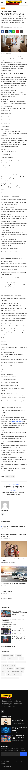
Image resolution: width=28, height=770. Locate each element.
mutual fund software (16, 674)
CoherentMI (18, 655)
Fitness (17, 668)
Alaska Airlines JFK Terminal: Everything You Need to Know (13, 535)
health (21, 658)
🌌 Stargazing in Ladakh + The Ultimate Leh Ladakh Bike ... (13, 527)
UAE (8, 674)
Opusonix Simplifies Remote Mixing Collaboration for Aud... (19, 630)
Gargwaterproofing (15, 615)
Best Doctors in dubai (12, 658)
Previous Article (15, 484)
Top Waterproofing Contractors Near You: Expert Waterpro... (19, 612)
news (23, 662)
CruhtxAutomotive (15, 640)
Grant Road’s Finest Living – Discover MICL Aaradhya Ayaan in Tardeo (14, 493)
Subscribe (23, 754)
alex (12, 633)
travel (3, 674)
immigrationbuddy (4, 562)
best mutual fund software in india (15, 671)
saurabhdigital (14, 723)
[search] (26, 2)
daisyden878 (3, 538)
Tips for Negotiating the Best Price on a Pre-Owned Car (19, 637)
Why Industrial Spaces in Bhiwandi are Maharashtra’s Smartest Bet (14, 487)
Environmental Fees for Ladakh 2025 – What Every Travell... (13, 619)
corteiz (3, 671)
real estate (11, 662)
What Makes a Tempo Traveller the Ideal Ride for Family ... (13, 584)
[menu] (2, 2)
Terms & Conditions (6, 766)
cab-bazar (3, 593)
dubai (22, 668)
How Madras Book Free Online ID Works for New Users (18, 737)
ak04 (3, 626)
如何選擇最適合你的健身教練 (9, 624)
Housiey (18, 662)
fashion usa (12, 665)
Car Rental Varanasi (6, 591)
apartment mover (10, 476)
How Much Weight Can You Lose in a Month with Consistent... (19, 720)
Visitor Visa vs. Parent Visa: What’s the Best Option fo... (13, 559)
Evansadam (14, 732)
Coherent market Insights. (7, 655)
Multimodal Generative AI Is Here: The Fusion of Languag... (19, 729)
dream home (5, 665)
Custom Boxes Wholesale (7, 668)
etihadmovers (4, 510)
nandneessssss (4, 530)
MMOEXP (4, 662)
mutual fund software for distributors (10, 678)
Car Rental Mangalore (7, 598)
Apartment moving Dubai (10, 60)
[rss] (2, 711)
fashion (3, 658)
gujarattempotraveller (5, 587)
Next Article (13, 490)
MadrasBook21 (15, 740)
